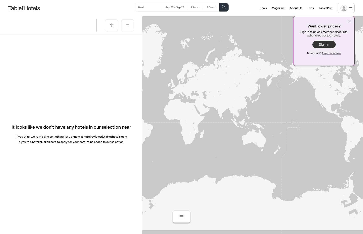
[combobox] (150, 7)
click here (50, 142)
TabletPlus (326, 8)
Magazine (278, 8)
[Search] (224, 7)
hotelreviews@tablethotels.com (105, 136)
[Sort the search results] (127, 25)
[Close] (349, 22)
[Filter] (111, 25)
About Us (296, 8)
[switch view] (181, 217)
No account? (324, 53)
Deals (263, 8)
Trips (310, 8)
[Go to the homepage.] (24, 8)
